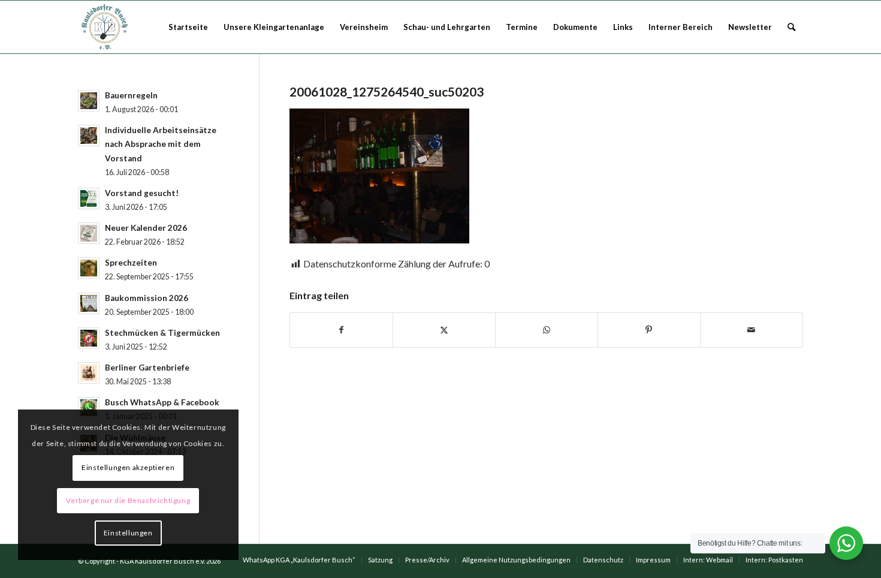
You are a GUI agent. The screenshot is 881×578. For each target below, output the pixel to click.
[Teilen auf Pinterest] (649, 330)
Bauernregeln (131, 95)
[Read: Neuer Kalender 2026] (88, 233)
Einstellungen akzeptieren (128, 467)
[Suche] (791, 27)
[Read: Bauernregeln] (88, 101)
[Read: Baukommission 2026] (88, 303)
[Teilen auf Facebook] (341, 330)
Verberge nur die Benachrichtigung (128, 500)
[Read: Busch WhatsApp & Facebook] (88, 408)
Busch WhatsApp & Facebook (162, 402)
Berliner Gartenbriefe (147, 367)
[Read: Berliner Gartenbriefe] (88, 373)
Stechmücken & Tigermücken (162, 333)
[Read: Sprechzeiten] (88, 268)
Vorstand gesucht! (142, 193)
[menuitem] (188, 27)
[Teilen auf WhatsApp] (547, 330)
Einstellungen (128, 532)
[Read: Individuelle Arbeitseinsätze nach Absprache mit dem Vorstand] (88, 135)
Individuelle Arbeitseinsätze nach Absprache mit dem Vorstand (160, 143)
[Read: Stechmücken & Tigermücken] (88, 338)
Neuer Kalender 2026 (146, 228)
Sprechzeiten (131, 262)
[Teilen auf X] (444, 330)
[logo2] (106, 27)
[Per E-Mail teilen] (751, 330)
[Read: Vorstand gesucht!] (88, 198)
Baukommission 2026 (146, 298)
